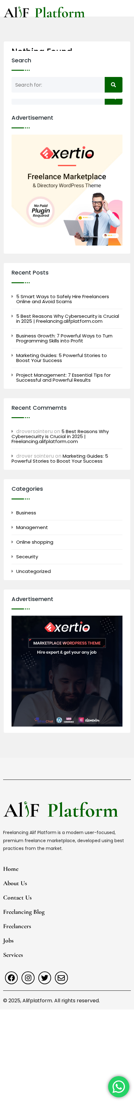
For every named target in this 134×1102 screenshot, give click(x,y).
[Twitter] (44, 977)
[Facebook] (11, 977)
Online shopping (34, 542)
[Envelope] (61, 977)
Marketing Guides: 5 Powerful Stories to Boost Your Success (61, 358)
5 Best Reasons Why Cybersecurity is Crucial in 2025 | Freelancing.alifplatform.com (67, 319)
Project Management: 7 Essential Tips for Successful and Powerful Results (63, 378)
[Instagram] (28, 977)
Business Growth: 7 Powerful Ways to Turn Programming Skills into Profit (64, 338)
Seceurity (27, 556)
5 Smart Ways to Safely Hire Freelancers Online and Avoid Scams (62, 299)
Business (26, 512)
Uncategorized (33, 571)
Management (32, 527)
